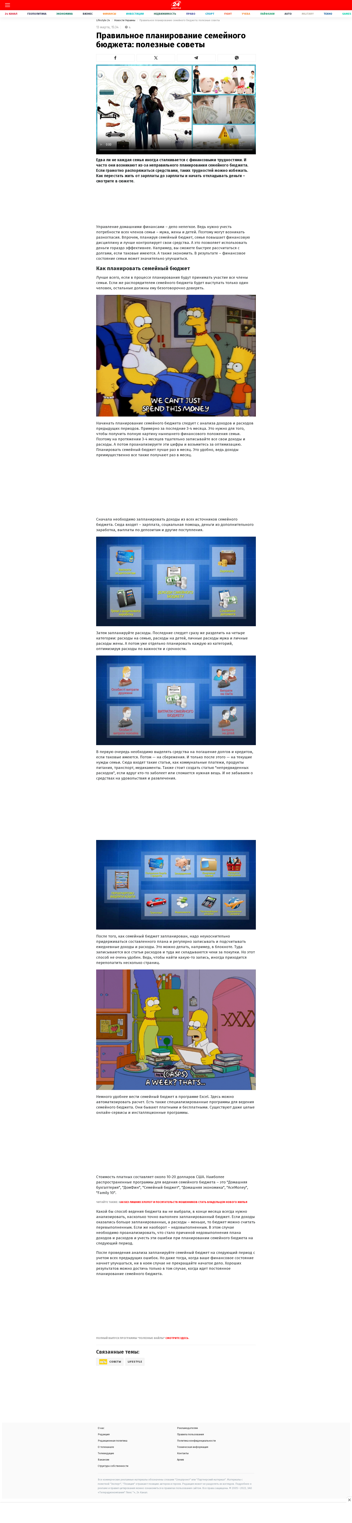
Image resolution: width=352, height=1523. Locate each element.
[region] (176, 1513)
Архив (180, 1459)
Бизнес (88, 13)
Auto (288, 13)
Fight (228, 13)
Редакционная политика (112, 1440)
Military (308, 13)
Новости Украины (125, 20)
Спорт (209, 13)
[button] (115, 57)
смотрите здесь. (177, 1338)
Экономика (64, 13)
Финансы (109, 13)
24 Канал (11, 13)
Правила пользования (190, 1434)
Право (190, 13)
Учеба (246, 13)
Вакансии (103, 1459)
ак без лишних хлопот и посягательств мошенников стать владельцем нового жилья (183, 1202)
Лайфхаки (267, 13)
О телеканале (106, 1446)
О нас (101, 1428)
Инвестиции (135, 13)
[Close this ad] (349, 1500)
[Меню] (7, 5)
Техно (328, 13)
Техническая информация (192, 1446)
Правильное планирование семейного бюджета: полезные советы (179, 20)
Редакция (104, 1434)
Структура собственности (113, 1465)
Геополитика (36, 13)
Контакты (183, 1453)
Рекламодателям (187, 1428)
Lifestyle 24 (103, 20)
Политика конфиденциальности (196, 1440)
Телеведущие (106, 1453)
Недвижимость (165, 13)
